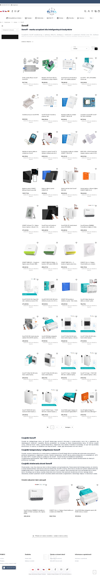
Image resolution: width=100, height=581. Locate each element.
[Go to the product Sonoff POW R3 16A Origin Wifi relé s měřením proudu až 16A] (30, 287)
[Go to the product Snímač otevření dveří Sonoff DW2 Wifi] (69, 176)
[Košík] (99, 11)
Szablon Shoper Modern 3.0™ (54, 574)
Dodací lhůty (28, 558)
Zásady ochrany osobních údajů (8, 563)
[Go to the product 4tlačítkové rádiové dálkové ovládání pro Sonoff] (30, 139)
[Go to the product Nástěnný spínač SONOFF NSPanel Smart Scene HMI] (30, 176)
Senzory (82, 18)
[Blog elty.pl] (18, 11)
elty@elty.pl (15, 5)
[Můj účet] (89, 11)
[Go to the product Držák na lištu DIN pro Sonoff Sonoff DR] (30, 65)
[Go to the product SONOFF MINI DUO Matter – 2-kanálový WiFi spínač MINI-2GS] (50, 250)
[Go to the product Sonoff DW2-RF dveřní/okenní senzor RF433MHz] (69, 213)
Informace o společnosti (81, 558)
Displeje (29, 18)
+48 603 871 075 (5, 5)
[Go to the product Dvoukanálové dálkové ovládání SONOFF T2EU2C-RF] (69, 139)
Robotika (71, 18)
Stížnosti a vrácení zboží (56, 561)
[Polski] (1, 11)
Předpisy (2, 561)
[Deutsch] (8, 11)
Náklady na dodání (29, 561)
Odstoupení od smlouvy (56, 558)
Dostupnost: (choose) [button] (8, 30)
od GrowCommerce (66, 574)
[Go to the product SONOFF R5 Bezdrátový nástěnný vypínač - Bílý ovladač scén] (69, 287)
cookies (2, 558)
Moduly (61, 18)
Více (91, 18)
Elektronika (40, 18)
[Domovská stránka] (52, 11)
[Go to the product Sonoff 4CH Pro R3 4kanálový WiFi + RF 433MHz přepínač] (69, 65)
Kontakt (77, 561)
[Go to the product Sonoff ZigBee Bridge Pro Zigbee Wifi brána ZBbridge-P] (89, 397)
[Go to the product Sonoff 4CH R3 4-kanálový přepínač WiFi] (50, 102)
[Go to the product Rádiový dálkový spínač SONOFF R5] (50, 176)
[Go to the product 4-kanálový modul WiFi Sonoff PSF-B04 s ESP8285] (89, 102)
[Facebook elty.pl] (12, 11)
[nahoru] (94, 572)
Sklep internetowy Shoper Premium (37, 574)
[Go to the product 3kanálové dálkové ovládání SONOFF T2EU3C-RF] (69, 102)
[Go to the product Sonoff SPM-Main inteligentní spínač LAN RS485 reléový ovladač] (50, 324)
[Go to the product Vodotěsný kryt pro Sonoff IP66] (30, 102)
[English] (3, 11)
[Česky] (6, 11)
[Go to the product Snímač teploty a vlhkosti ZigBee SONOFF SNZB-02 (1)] (89, 176)
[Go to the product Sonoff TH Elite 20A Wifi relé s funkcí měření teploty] (50, 361)
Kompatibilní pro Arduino (15, 18)
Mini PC (51, 18)
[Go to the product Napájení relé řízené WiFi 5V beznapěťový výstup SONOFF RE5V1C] (50, 65)
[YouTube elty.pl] (15, 11)
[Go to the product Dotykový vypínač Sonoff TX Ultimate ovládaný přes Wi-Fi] (50, 139)
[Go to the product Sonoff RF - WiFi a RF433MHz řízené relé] (89, 65)
